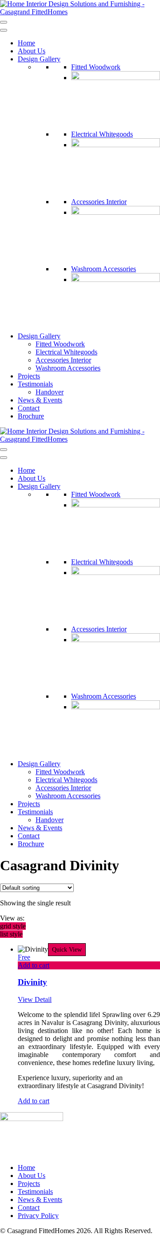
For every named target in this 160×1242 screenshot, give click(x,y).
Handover (50, 392)
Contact (29, 408)
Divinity (32, 982)
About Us (31, 51)
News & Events (40, 400)
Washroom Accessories (103, 269)
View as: (12, 918)
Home (26, 43)
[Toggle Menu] (3, 30)
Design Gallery (39, 59)
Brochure (31, 416)
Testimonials (35, 384)
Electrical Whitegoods (102, 134)
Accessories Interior (99, 201)
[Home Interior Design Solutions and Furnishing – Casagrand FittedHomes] (80, 12)
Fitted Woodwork (95, 67)
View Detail (35, 999)
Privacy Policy (38, 1215)
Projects (29, 376)
